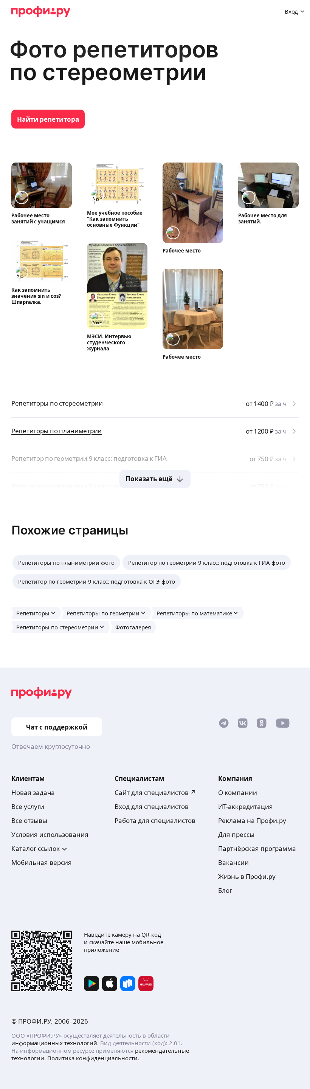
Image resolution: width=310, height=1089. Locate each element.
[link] (48, 119)
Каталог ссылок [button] (35, 848)
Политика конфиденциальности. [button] (93, 1058)
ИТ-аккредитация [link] (245, 806)
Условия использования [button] (49, 834)
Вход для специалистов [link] (152, 806)
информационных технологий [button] (54, 1043)
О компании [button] (237, 792)
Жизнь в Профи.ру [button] (247, 876)
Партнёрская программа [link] (257, 848)
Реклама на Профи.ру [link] (252, 820)
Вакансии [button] (233, 862)
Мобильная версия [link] (41, 862)
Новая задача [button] (33, 792)
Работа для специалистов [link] (155, 820)
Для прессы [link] (236, 834)
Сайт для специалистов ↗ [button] (155, 792)
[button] (66, 562)
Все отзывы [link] (29, 820)
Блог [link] (225, 890)
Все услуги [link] (27, 806)
